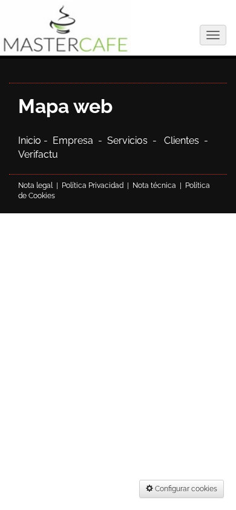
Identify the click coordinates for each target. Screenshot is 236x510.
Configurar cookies (185, 489)
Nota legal (35, 185)
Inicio (31, 140)
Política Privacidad (92, 185)
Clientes (184, 140)
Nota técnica (154, 185)
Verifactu (38, 154)
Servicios (127, 140)
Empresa (75, 140)
